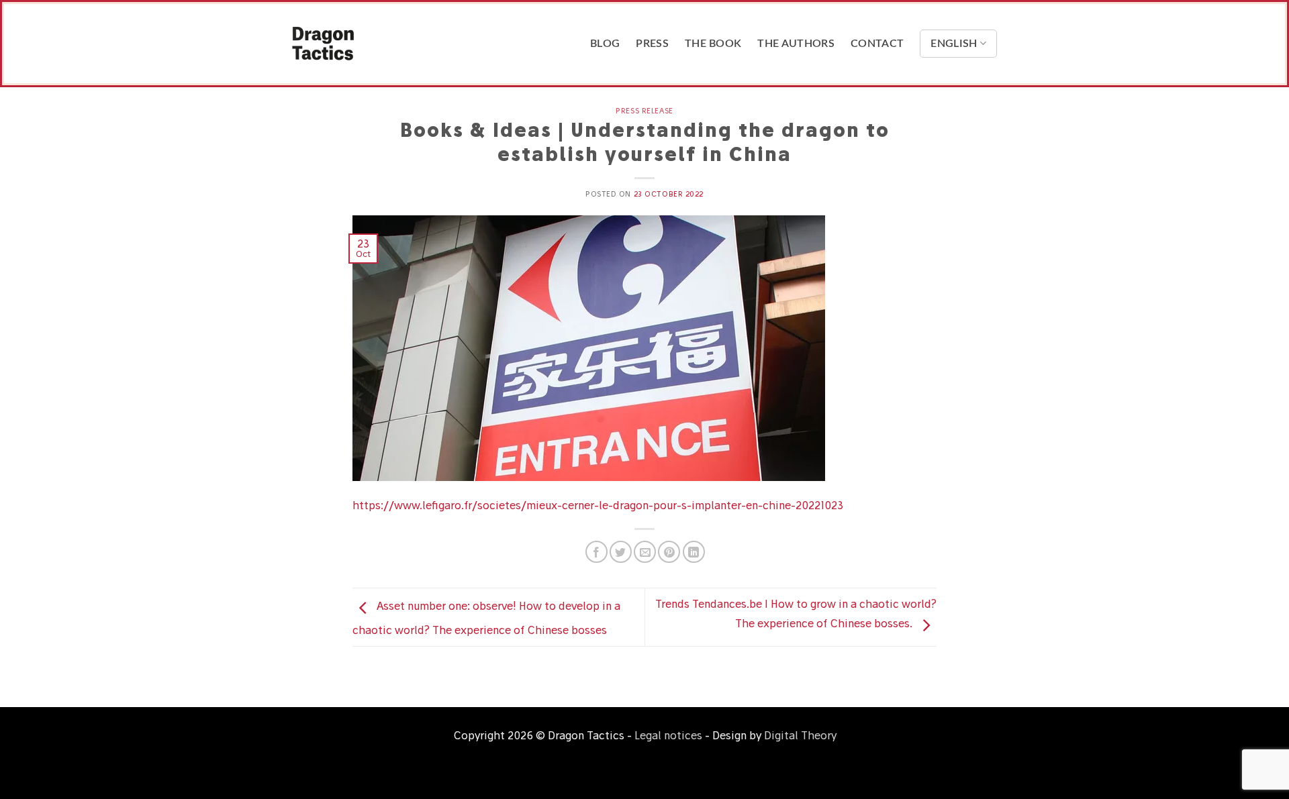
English (953, 43)
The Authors (795, 43)
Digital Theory (800, 735)
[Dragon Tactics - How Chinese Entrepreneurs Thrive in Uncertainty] (359, 43)
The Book (713, 43)
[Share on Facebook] (596, 552)
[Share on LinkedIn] (694, 552)
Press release (644, 110)
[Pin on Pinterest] (669, 552)
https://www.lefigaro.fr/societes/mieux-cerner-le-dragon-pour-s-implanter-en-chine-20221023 (597, 505)
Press (652, 43)
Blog (605, 43)
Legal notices (668, 735)
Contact (877, 43)
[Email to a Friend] (645, 552)
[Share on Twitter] (621, 552)
